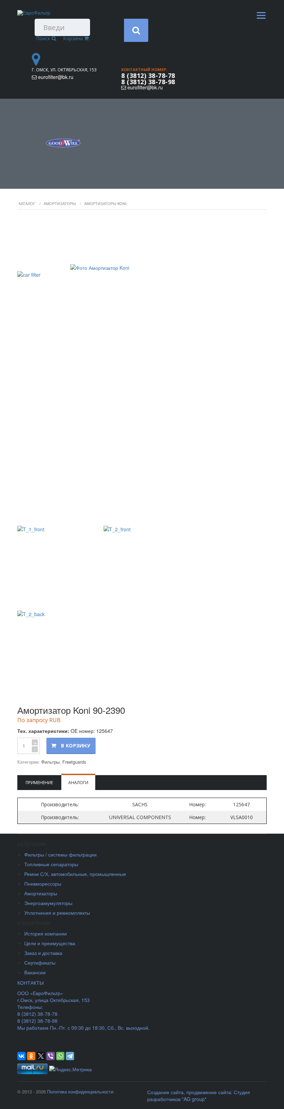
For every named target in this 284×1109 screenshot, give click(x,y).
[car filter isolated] (142, 368)
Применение (39, 783)
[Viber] (50, 1056)
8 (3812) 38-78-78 (148, 75)
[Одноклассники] (31, 1056)
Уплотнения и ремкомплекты (57, 912)
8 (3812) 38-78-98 (148, 82)
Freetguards (74, 761)
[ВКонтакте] (21, 1056)
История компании (45, 933)
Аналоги (78, 783)
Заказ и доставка (43, 952)
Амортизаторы (60, 203)
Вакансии (35, 972)
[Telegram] (70, 1056)
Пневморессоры (42, 883)
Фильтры (50, 761)
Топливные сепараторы (51, 864)
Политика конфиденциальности (80, 1091)
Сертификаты (39, 962)
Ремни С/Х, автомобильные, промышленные (75, 873)
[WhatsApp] (60, 1056)
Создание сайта (165, 1092)
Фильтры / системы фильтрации (60, 854)
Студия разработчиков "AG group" (198, 1095)
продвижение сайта (208, 1092)
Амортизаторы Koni (105, 203)
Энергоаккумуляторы (48, 902)
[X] (41, 1056)
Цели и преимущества (49, 943)
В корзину (75, 745)
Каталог (27, 203)
